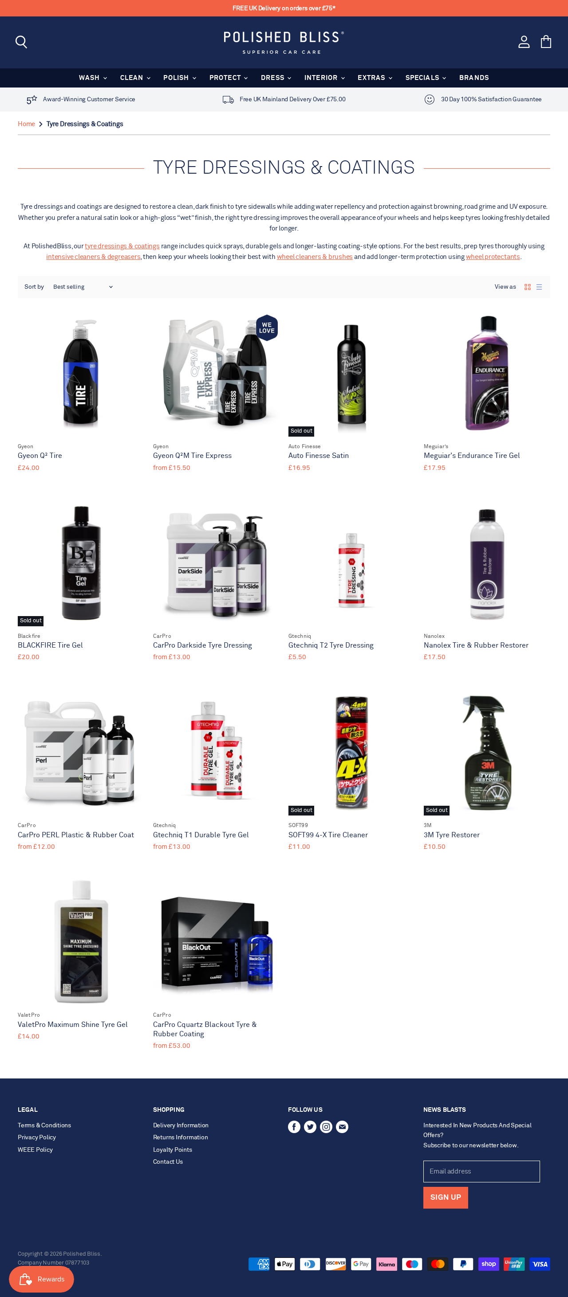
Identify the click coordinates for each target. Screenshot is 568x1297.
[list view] (539, 286)
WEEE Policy (35, 1150)
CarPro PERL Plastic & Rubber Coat (76, 835)
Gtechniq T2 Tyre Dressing (331, 645)
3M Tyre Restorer (452, 835)
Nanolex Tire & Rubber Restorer (476, 645)
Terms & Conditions (44, 1125)
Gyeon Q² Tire (40, 456)
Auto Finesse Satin (318, 456)
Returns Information (180, 1137)
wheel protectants (493, 257)
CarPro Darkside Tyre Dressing (202, 645)
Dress (273, 78)
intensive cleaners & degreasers (93, 257)
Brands (474, 78)
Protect (226, 78)
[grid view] (527, 286)
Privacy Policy (37, 1137)
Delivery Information (181, 1125)
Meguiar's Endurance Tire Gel (472, 456)
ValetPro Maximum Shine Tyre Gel (73, 1025)
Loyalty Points (172, 1150)
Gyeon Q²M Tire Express (192, 456)
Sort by (34, 287)
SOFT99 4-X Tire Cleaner (328, 835)
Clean (133, 78)
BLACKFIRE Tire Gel (50, 645)
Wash (90, 78)
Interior (322, 78)
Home (26, 124)
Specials (424, 78)
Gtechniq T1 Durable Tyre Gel (201, 835)
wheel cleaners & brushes (315, 257)
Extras (372, 78)
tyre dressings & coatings (122, 246)
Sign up (445, 1198)
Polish (177, 78)
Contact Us (168, 1162)
